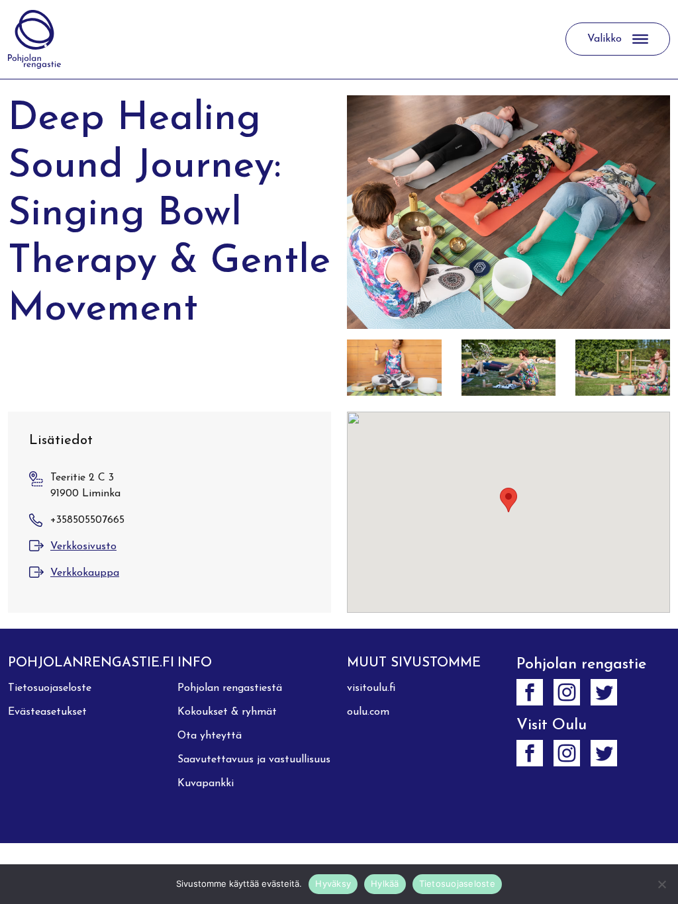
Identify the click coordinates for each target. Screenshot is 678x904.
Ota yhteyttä (209, 736)
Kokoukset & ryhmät (227, 712)
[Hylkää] (661, 884)
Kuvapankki (205, 783)
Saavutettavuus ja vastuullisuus (253, 759)
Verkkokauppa (84, 573)
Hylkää (385, 883)
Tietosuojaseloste (49, 688)
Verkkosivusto (83, 546)
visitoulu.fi (371, 688)
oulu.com (368, 712)
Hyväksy (333, 883)
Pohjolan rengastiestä (229, 688)
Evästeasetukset (47, 712)
